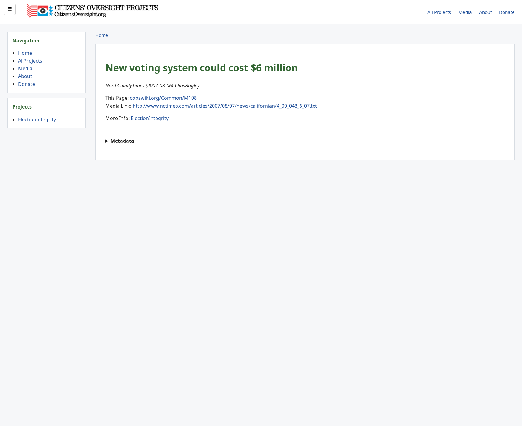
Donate (507, 12)
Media (465, 12)
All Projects (439, 12)
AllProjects (30, 60)
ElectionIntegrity (37, 119)
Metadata (122, 141)
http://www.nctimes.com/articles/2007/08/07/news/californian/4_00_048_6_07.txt (225, 105)
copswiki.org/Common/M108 (163, 98)
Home (25, 53)
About (485, 12)
